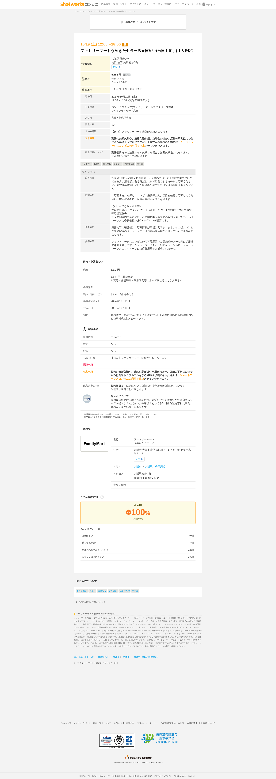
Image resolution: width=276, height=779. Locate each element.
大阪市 (138, 466)
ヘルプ (108, 723)
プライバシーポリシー (147, 723)
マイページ (187, 4)
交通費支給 (124, 591)
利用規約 (130, 723)
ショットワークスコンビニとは (75, 723)
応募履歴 (105, 4)
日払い (92, 591)
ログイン (210, 4)
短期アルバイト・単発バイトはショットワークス (97, 776)
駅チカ (135, 591)
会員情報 (200, 4)
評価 (177, 4)
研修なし (113, 591)
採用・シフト (120, 4)
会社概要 (191, 723)
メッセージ (149, 4)
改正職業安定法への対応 (172, 723)
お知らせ (118, 723)
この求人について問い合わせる (91, 602)
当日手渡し (82, 591)
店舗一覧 (97, 723)
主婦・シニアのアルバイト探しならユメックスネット (176, 776)
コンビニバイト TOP (131, 646)
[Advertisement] (138, 696)
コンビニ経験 (165, 4)
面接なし (102, 591)
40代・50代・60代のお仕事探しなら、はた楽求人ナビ (136, 776)
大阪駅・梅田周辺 (154, 466)
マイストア (135, 4)
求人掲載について (207, 723)
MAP (115, 67)
